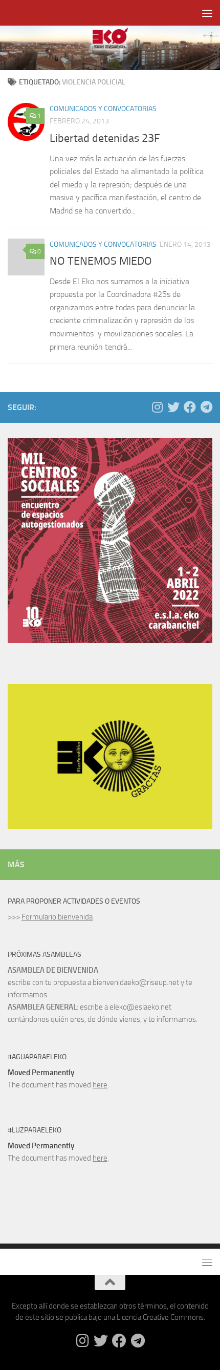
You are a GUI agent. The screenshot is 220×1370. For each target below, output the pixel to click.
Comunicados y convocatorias (103, 108)
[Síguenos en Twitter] (173, 407)
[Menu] (207, 13)
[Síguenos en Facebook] (190, 407)
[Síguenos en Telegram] (206, 407)
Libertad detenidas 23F (105, 138)
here (100, 1084)
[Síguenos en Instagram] (157, 407)
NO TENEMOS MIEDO (101, 261)
